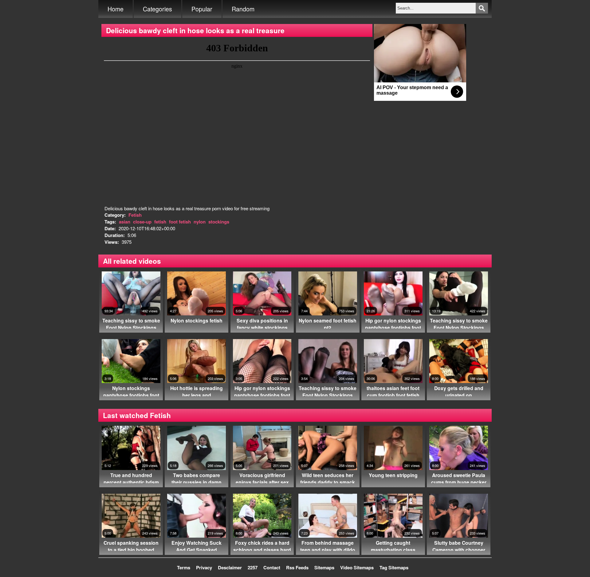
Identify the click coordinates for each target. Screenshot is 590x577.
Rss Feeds (297, 567)
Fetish (135, 214)
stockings (218, 221)
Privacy (204, 567)
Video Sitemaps (357, 567)
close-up (142, 221)
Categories (157, 9)
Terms (183, 567)
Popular (201, 9)
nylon (200, 221)
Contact (271, 567)
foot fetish (180, 221)
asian (124, 221)
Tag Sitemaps (394, 567)
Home (116, 9)
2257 (253, 567)
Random (243, 9)
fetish (160, 221)
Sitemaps (324, 567)
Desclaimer (230, 567)
